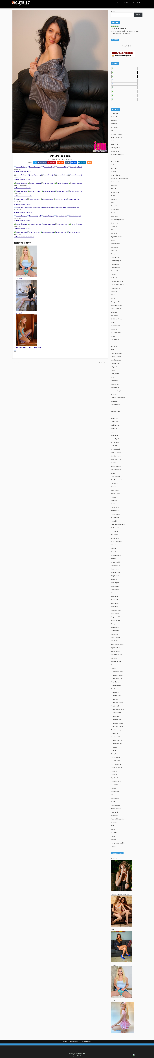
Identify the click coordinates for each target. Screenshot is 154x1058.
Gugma (113, 322)
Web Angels (114, 812)
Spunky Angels (115, 620)
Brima (112, 202)
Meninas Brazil (115, 404)
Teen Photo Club (116, 713)
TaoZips (113, 668)
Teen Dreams (115, 689)
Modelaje (114, 428)
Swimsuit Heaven (116, 661)
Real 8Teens (115, 538)
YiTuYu (113, 836)
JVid (112, 350)
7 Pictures (114, 123)
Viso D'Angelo (115, 798)
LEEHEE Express (116, 356)
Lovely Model (115, 373)
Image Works (115, 339)
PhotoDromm (115, 504)
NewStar (113, 463)
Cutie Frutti (114, 226)
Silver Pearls (114, 600)
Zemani (113, 846)
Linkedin (82, 162)
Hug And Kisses (116, 332)
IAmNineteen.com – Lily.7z (22, 228)
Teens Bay (114, 747)
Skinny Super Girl (116, 610)
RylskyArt (113, 558)
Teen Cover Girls (116, 685)
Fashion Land (115, 264)
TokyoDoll (114, 774)
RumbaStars (114, 552)
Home (119, 3)
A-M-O (113, 130)
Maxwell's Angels (116, 391)
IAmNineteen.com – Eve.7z (22, 188)
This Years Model (116, 767)
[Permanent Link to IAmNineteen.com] (60, 81)
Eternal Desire (115, 247)
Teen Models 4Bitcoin (117, 709)
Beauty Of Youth (115, 175)
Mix (90, 162)
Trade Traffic (137, 3)
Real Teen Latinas (116, 541)
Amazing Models (116, 148)
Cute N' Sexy (115, 223)
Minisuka (113, 415)
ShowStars (114, 579)
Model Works (115, 425)
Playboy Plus (115, 511)
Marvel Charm (115, 384)
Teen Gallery (115, 692)
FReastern (114, 291)
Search (113, 11)
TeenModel (114, 733)
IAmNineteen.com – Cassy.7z (23, 179)
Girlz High (114, 312)
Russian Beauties (116, 555)
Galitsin (113, 298)
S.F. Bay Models (115, 562)
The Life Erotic (115, 761)
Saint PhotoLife (115, 565)
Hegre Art (114, 329)
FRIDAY (113, 295)
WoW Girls (114, 822)
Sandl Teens (115, 569)
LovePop (113, 377)
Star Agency (114, 624)
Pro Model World (116, 528)
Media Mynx (114, 401)
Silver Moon (114, 596)
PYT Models (114, 535)
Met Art (113, 408)
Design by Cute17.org (77, 1056)
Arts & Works (115, 161)
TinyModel (114, 771)
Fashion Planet (115, 267)
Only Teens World (116, 480)
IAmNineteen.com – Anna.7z (22, 171)
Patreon (113, 497)
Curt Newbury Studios (117, 219)
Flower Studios (115, 288)
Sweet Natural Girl (116, 654)
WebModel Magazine (117, 819)
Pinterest (52, 162)
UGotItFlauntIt (115, 791)
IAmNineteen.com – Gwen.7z (23, 196)
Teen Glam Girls (116, 695)
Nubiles (113, 473)
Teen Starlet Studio (117, 726)
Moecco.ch (114, 435)
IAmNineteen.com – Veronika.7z (24, 237)
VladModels (114, 802)
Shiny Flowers (115, 576)
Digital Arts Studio (116, 237)
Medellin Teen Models (118, 398)
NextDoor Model (116, 466)
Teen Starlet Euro (116, 719)
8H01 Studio (114, 127)
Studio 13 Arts (115, 627)
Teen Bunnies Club (116, 678)
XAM (112, 826)
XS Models (114, 832)
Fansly (113, 254)
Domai (113, 240)
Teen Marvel (114, 699)
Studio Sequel (115, 630)
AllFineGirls (114, 144)
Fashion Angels (115, 257)
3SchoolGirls (115, 117)
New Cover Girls (116, 459)
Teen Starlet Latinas (117, 723)
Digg (74, 162)
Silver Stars (114, 606)
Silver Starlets (115, 603)
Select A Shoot (115, 572)
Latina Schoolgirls (116, 353)
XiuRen (113, 829)
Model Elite (114, 418)
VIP (112, 795)
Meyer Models (115, 411)
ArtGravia (113, 158)
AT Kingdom (114, 165)
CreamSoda (114, 216)
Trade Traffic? (126, 46)
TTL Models (114, 785)
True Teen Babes (116, 781)
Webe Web (114, 815)
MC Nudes (114, 394)
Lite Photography (116, 360)
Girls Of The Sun (116, 308)
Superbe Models (116, 648)
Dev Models (114, 233)
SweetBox (114, 658)
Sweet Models (115, 651)
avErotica (113, 171)
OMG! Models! (115, 476)
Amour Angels (115, 151)
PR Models (114, 521)
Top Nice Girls (115, 778)
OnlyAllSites (114, 483)
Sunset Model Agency (117, 644)
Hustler (113, 336)
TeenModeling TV (116, 740)
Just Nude (114, 346)
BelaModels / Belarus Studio (119, 178)
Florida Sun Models (117, 281)
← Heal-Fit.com (17, 363)
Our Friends (127, 3)
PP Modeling (115, 517)
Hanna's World (115, 326)
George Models (116, 302)
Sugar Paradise (115, 637)
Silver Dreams (115, 589)
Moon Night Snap (116, 439)
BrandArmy (114, 199)
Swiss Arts (114, 665)
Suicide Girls (115, 641)
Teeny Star (114, 754)
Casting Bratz (115, 209)
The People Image (116, 764)
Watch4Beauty (115, 805)
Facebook (43, 162)
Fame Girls (114, 250)
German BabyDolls (116, 305)
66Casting (114, 120)
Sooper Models (115, 617)
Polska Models (115, 514)
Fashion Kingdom (116, 260)
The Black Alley (115, 757)
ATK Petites (114, 168)
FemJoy (113, 274)
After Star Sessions (116, 134)
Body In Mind (115, 192)
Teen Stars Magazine (117, 730)
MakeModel (114, 380)
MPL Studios (115, 442)
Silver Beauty (115, 586)
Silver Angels (115, 582)
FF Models (114, 278)
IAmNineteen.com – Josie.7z (23, 212)
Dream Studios (115, 243)
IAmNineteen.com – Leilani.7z (23, 220)
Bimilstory (114, 185)
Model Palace (115, 422)
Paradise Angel (115, 493)
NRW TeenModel (116, 469)
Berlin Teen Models (117, 182)
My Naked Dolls (115, 449)
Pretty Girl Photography (118, 524)
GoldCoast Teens (116, 319)
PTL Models (114, 531)
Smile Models (115, 613)
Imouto (113, 343)
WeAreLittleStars (116, 809)
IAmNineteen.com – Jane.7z (22, 204)
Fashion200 (114, 271)
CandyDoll (114, 206)
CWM (112, 230)
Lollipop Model (115, 367)
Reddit (61, 162)
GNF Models (114, 315)
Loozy (113, 370)
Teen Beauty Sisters (117, 675)
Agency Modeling (116, 137)
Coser (113, 213)
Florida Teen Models (117, 285)
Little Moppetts (115, 363)
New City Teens (116, 456)
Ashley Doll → (103, 363)
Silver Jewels (115, 593)
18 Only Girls (114, 113)
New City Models (116, 452)
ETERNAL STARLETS (118, 29)
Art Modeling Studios (117, 154)
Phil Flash (114, 500)
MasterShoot (115, 387)
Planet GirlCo (115, 507)
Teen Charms (115, 682)
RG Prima (113, 548)
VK (68, 162)
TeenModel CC (115, 737)
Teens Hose (114, 750)
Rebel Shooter (115, 545)
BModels (113, 189)
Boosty (113, 195)
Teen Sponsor (115, 716)
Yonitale (113, 839)
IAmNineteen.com (60, 155)
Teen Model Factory (117, 702)
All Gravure (114, 141)
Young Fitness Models (118, 843)
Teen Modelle (115, 706)
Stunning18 (114, 634)
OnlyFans (113, 487)
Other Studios (68, 159)
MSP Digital (114, 445)
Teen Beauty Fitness (117, 672)
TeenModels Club (116, 743)
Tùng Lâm (114, 788)
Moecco (113, 432)
